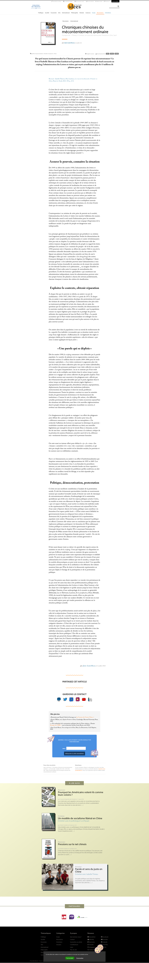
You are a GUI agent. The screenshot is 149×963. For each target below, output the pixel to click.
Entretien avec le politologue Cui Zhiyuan (73, 821)
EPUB (112, 53)
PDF (108, 53)
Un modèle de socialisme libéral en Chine (80, 818)
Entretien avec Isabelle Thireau (86, 874)
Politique (40, 13)
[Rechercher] (118, 6)
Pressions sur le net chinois (72, 844)
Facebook (105, 937)
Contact (72, 939)
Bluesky (91, 939)
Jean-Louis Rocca (69, 43)
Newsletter (92, 937)
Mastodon (92, 942)
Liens (71, 947)
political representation (37, 53)
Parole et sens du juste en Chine (88, 870)
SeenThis (105, 944)
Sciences (88, 13)
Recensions (100, 13)
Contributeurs (74, 944)
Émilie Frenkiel (64, 825)
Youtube (105, 939)
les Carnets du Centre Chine (84, 717)
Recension (66, 21)
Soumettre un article (56, 1)
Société (47, 13)
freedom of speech (48, 53)
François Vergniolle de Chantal (68, 799)
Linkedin (104, 942)
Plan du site (73, 950)
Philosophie (74, 13)
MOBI (116, 53)
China (55, 53)
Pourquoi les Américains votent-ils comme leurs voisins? (80, 793)
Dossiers (58, 944)
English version (90, 53)
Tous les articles (90, 1)
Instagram (92, 947)
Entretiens (108, 13)
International (66, 13)
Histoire (81, 13)
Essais (93, 13)
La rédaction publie (68, 1)
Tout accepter (69, 958)
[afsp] (71, 917)
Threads (91, 944)
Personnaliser (79, 958)
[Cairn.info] (82, 917)
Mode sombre (99, 1)
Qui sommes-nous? (80, 1)
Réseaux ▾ (107, 1)
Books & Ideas (115, 1)
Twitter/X (91, 950)
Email (64, 748)
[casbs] (64, 917)
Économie (54, 13)
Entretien (61, 816)
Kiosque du (55, 725)
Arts (59, 13)
